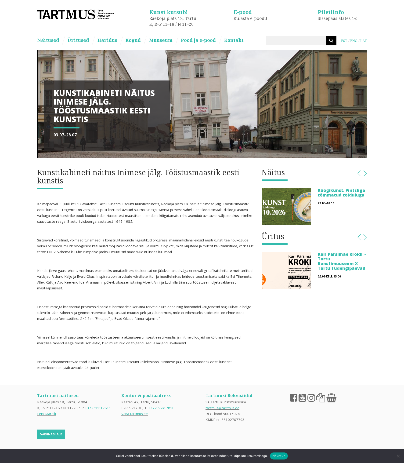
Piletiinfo (331, 11)
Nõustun (278, 456)
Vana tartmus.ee (134, 413)
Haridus (107, 40)
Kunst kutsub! (168, 11)
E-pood (243, 11)
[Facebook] (293, 397)
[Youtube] (302, 397)
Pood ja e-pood (198, 40)
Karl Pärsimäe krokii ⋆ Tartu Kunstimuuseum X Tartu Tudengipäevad (342, 261)
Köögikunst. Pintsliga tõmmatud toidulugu (341, 192)
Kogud (133, 40)
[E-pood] (331, 397)
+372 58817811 (98, 407)
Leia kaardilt (46, 413)
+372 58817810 (161, 407)
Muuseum (161, 40)
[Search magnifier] (331, 40)
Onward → (365, 173)
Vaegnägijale (51, 434)
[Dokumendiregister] (320, 397)
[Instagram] (311, 397)
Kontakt (234, 40)
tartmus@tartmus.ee (222, 407)
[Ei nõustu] (398, 456)
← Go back (359, 173)
